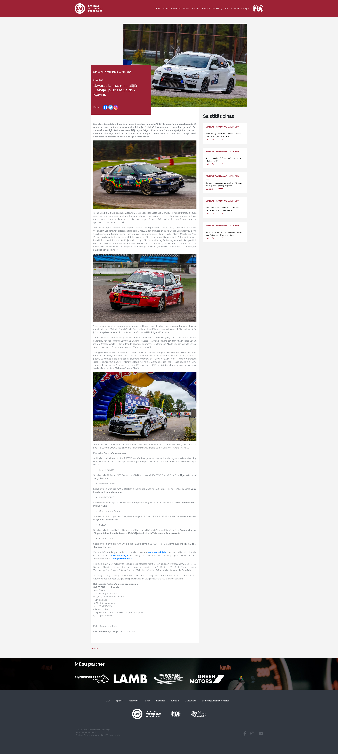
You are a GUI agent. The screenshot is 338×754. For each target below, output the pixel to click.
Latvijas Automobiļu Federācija (96, 730)
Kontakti (206, 8)
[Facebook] (105, 107)
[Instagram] (115, 107)
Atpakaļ (94, 648)
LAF (158, 8)
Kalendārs (176, 8)
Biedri (186, 8)
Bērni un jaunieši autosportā (238, 8)
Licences (195, 8)
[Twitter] (110, 107)
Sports (165, 8)
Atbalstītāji (217, 8)
